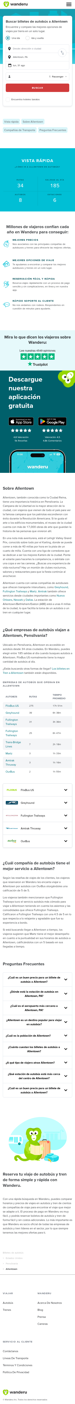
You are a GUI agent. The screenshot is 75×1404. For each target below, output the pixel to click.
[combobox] (37, 48)
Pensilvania (12, 1263)
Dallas (29, 599)
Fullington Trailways (15, 591)
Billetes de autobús (13, 1252)
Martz (33, 591)
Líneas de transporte (15, 1358)
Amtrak (42, 591)
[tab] (15, 40)
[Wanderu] (15, 4)
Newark (18, 599)
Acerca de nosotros (50, 1302)
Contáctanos (10, 1351)
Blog (40, 1309)
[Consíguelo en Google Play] (52, 421)
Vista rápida (11, 121)
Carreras (43, 1323)
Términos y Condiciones (17, 1365)
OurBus (10, 771)
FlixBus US (12, 705)
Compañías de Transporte (19, 130)
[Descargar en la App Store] (21, 421)
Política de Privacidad (16, 1372)
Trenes (7, 1309)
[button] (69, 4)
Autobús (8, 1302)
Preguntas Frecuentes (52, 130)
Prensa (42, 1316)
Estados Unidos (14, 1258)
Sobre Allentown (33, 121)
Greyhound (61, 587)
